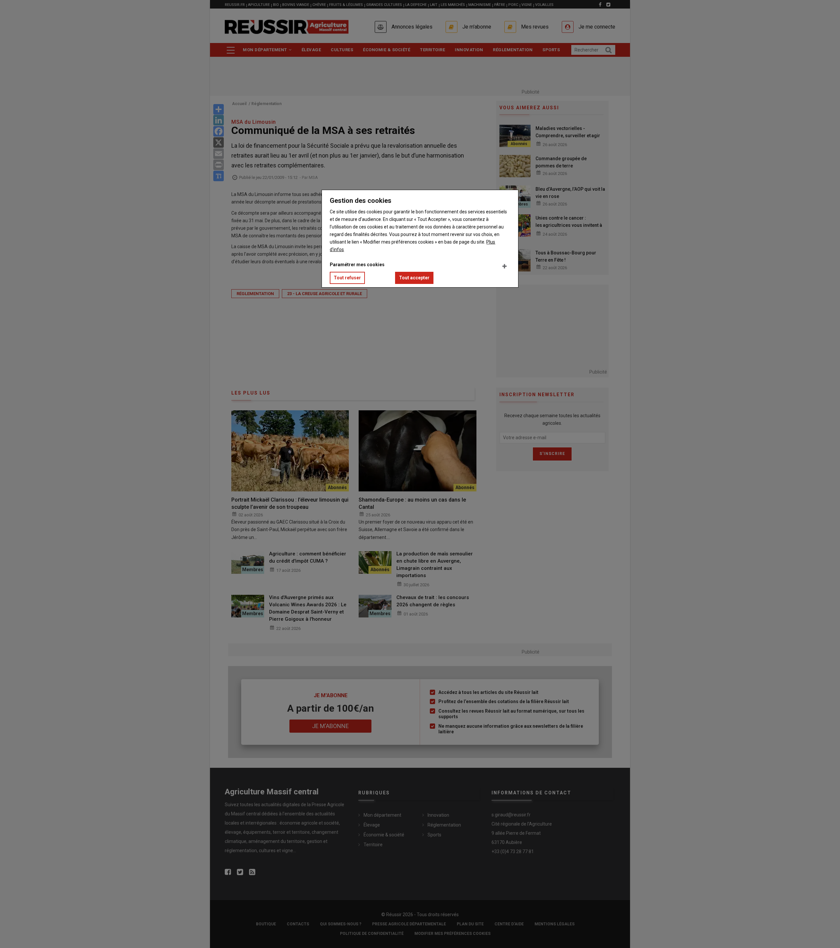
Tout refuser (347, 277)
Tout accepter (414, 277)
